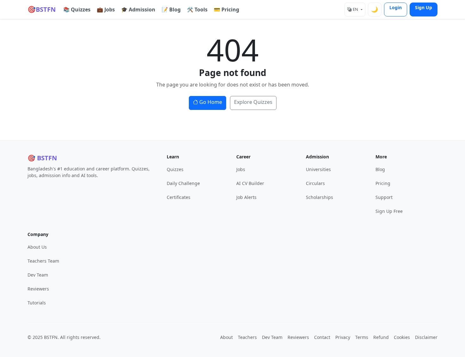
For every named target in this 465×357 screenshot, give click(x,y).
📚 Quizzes (76, 9)
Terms (361, 337)
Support (384, 197)
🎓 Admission (138, 9)
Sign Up (423, 7)
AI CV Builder (250, 183)
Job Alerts (246, 197)
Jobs (240, 169)
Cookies (402, 337)
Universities (318, 169)
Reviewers (38, 289)
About (226, 337)
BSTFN (42, 9)
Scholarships (319, 197)
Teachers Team (43, 261)
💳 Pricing (226, 9)
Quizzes (175, 169)
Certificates (178, 197)
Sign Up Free (389, 211)
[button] (354, 9)
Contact (322, 337)
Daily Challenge (183, 183)
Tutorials (37, 303)
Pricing (382, 183)
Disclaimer (426, 337)
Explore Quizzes (253, 102)
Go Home (210, 102)
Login (395, 7)
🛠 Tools (197, 9)
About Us (37, 247)
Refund (381, 337)
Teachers (247, 337)
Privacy (342, 337)
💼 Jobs (106, 9)
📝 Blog (171, 9)
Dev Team (38, 275)
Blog (380, 169)
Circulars (315, 183)
